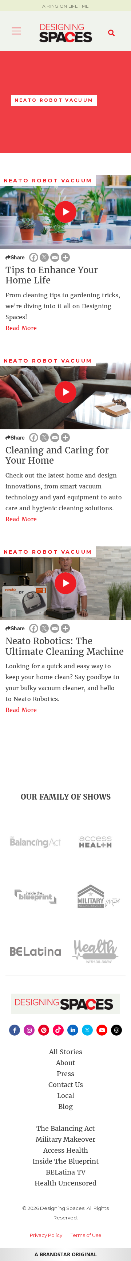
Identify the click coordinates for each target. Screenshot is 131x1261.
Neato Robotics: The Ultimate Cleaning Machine (64, 646)
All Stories (65, 1052)
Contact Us (65, 1084)
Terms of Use (86, 1235)
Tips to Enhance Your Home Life (51, 275)
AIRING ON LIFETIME (65, 6)
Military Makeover (65, 1139)
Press (65, 1073)
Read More (21, 328)
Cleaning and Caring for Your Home (57, 456)
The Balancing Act (65, 1128)
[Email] (54, 257)
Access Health (65, 1150)
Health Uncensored (65, 1183)
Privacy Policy (46, 1235)
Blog (65, 1106)
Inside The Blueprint (65, 1161)
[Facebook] (33, 257)
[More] (65, 257)
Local (65, 1095)
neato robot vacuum (48, 180)
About (65, 1063)
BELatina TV (66, 1172)
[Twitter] (44, 257)
